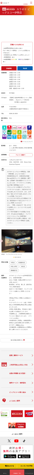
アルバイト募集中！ (21, 155)
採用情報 (25, 4)
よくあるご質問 (17, 434)
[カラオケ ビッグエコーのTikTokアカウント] (24, 440)
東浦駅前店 (21, 262)
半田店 (13, 262)
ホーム (4, 473)
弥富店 (23, 266)
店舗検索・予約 (17, 473)
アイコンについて (27, 141)
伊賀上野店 (14, 266)
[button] (15, 257)
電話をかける (9, 466)
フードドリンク (29, 473)
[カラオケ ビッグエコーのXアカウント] (9, 440)
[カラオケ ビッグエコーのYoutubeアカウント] (16, 440)
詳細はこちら (20, 325)
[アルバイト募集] (17, 428)
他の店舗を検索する (17, 340)
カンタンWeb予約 (26, 466)
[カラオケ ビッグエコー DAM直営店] (17, 413)
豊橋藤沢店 (14, 270)
